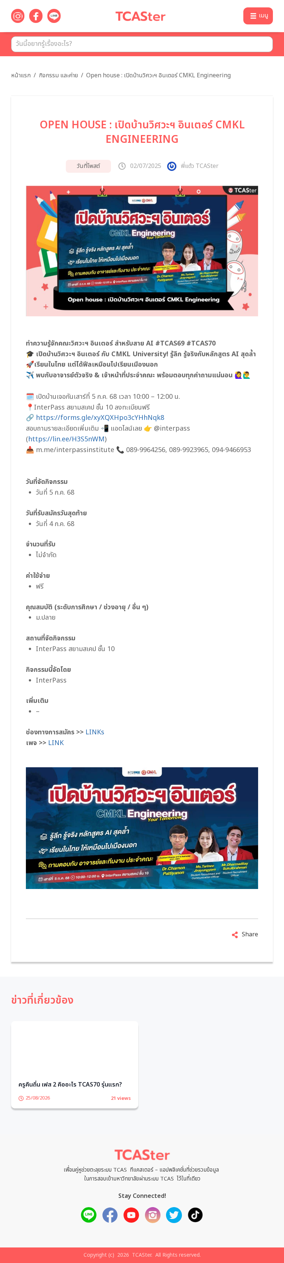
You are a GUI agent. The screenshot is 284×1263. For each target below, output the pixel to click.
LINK (56, 743)
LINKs (94, 732)
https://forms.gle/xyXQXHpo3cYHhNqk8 (100, 418)
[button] (258, 15)
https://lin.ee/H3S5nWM (66, 439)
